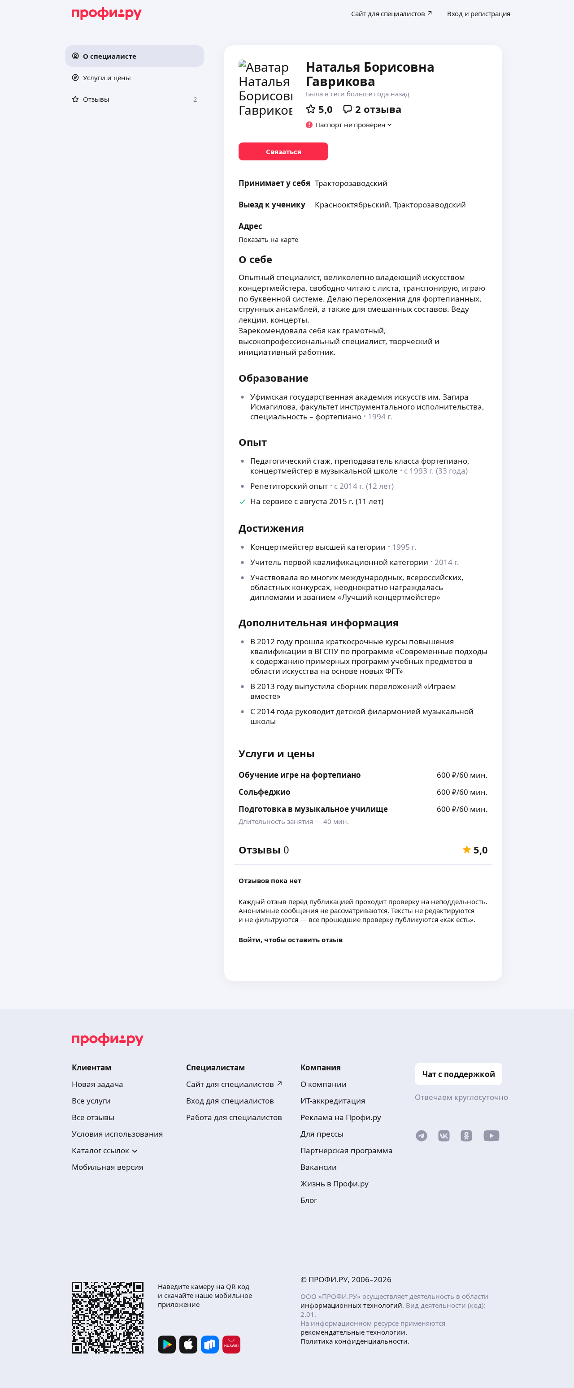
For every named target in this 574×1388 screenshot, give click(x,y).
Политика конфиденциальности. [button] (354, 1340)
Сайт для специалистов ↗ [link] (234, 1084)
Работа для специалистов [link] (234, 1117)
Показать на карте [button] (268, 239)
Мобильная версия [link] (108, 1167)
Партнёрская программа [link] (346, 1150)
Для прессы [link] (322, 1134)
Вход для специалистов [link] (230, 1100)
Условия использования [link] (117, 1134)
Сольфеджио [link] (265, 792)
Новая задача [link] (97, 1084)
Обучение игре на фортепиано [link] (300, 775)
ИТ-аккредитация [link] (332, 1100)
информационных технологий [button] (351, 1305)
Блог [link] (308, 1200)
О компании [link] (323, 1084)
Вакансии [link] (318, 1167)
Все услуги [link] (91, 1100)
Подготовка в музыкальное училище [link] (313, 809)
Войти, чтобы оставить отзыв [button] (291, 939)
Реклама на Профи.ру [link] (340, 1117)
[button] (134, 56)
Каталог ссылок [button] (100, 1150)
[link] (283, 151)
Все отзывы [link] (93, 1117)
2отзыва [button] (378, 109)
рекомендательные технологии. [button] (353, 1332)
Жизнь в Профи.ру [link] (334, 1183)
